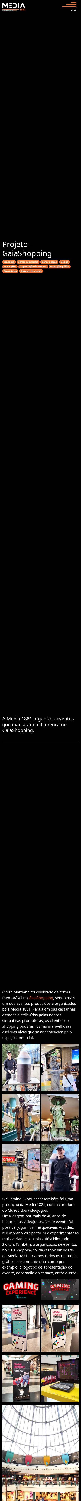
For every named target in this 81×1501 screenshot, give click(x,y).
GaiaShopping (41, 997)
